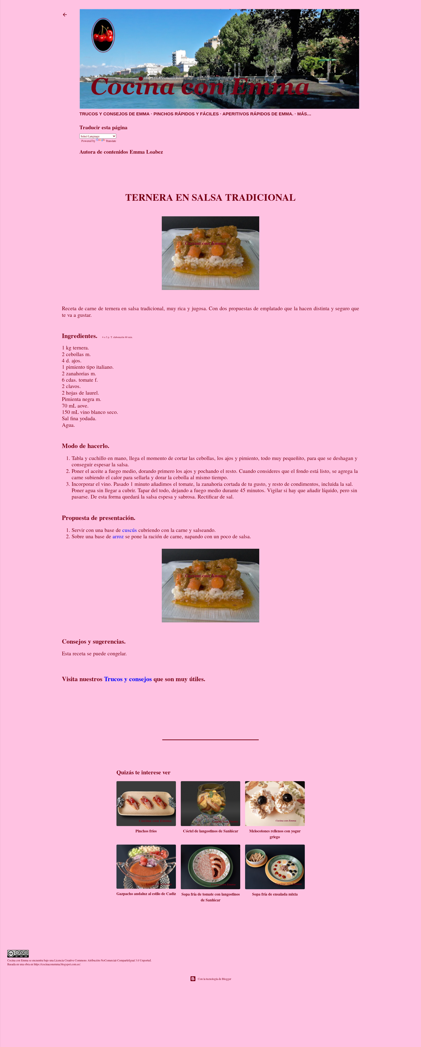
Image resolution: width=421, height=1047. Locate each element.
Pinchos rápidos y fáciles (186, 113)
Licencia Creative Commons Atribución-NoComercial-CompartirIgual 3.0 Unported (102, 960)
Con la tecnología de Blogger (214, 979)
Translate (111, 141)
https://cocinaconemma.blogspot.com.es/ (57, 964)
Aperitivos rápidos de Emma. (257, 113)
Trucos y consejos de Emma (114, 113)
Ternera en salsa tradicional (210, 197)
